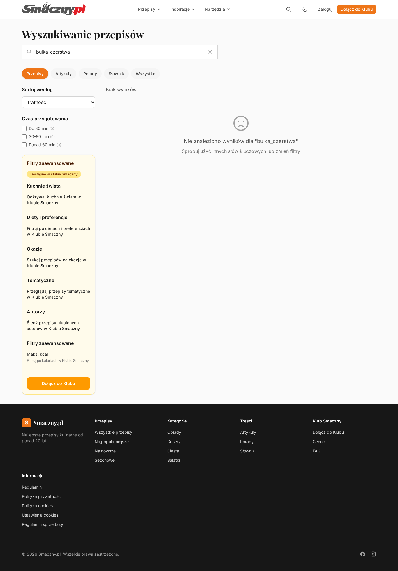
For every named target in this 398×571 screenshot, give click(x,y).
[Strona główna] (54, 9)
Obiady (174, 432)
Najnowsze (105, 450)
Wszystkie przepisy (113, 432)
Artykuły (63, 73)
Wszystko (145, 73)
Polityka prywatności (41, 496)
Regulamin (32, 486)
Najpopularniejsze (112, 441)
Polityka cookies (37, 505)
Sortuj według (37, 89)
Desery (174, 441)
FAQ (317, 450)
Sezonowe (105, 460)
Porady (90, 73)
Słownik (116, 73)
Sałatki (173, 460)
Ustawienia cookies (40, 514)
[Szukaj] (289, 9)
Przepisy (35, 73)
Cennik (319, 441)
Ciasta (173, 450)
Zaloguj (325, 9)
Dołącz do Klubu (357, 9)
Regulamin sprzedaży (42, 524)
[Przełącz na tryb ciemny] (305, 9)
